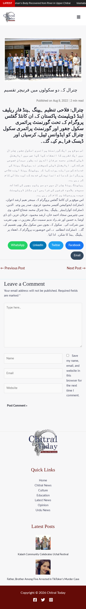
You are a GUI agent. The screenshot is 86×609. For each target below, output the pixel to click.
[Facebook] (35, 600)
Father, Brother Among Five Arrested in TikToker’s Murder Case (43, 579)
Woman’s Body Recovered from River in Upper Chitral (36, 3)
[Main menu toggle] (78, 17)
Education (43, 495)
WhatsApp (17, 245)
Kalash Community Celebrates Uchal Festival (43, 554)
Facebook (74, 245)
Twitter (56, 245)
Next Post (76, 268)
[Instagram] (51, 600)
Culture (43, 490)
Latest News (43, 500)
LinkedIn (38, 245)
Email (77, 255)
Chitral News (43, 485)
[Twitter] (43, 600)
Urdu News (43, 510)
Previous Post (12, 268)
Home (43, 480)
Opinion (43, 505)
